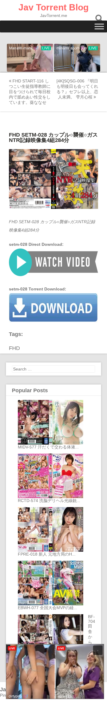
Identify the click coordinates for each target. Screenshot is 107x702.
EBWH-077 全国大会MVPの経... (47, 607)
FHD (14, 348)
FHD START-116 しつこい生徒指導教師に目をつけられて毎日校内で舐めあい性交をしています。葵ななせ (30, 92)
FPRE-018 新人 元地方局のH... (46, 554)
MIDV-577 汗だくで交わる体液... (48, 447)
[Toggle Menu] (99, 26)
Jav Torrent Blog (53, 7)
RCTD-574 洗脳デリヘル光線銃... (49, 500)
